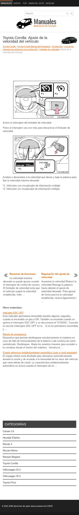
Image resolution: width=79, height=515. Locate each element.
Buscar (50, 3)
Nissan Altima (10, 450)
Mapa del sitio (36, 3)
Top (25, 3)
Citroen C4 (8, 431)
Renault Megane (11, 457)
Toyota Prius (9, 482)
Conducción (57, 46)
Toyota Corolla (9, 46)
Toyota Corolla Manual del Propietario (33, 46)
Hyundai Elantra (11, 437)
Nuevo (17, 3)
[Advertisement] (39, 67)
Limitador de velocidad (49, 49)
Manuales (6, 3)
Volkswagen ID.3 (12, 469)
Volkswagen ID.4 (12, 476)
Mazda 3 (7, 444)
